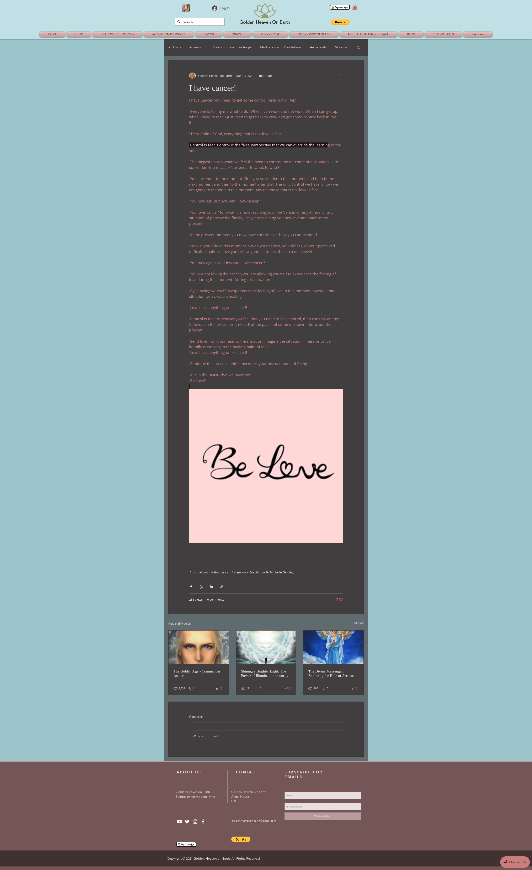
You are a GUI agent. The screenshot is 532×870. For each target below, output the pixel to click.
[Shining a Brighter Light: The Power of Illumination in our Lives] (266, 647)
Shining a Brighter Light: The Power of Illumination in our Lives (263, 673)
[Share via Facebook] (191, 587)
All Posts (174, 47)
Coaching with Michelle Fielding (271, 572)
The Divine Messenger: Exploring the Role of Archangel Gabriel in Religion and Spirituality (333, 673)
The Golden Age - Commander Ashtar (197, 673)
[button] (354, 7)
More (339, 47)
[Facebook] (203, 822)
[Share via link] (222, 587)
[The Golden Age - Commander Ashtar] (199, 647)
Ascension (196, 47)
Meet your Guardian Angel (232, 47)
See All (359, 623)
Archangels (318, 47)
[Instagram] (195, 822)
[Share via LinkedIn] (211, 587)
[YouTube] (179, 822)
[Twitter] (187, 822)
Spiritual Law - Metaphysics (209, 572)
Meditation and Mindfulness (281, 47)
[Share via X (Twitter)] (201, 587)
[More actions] (340, 75)
